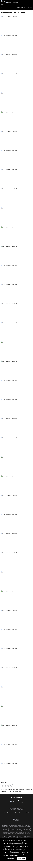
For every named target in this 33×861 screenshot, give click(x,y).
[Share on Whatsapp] (2, 785)
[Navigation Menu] (31, 7)
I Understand (21, 858)
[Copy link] (11, 785)
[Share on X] (5, 785)
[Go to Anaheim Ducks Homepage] (12, 2)
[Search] (2, 7)
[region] (16, 849)
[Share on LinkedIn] (8, 785)
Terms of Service (14, 855)
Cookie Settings (10, 858)
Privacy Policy (18, 846)
